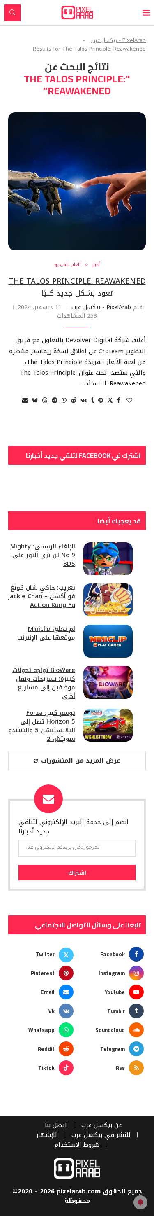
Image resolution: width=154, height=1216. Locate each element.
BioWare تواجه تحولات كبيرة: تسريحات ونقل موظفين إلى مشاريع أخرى (43, 683)
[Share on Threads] (45, 400)
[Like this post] (129, 400)
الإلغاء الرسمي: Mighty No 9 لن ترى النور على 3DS (42, 555)
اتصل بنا (56, 1125)
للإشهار (46, 1135)
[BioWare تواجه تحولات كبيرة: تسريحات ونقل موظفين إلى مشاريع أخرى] (108, 682)
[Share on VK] (83, 400)
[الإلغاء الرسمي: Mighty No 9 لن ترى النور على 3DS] (108, 558)
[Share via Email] (25, 400)
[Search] (12, 12)
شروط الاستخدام (77, 1145)
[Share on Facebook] (118, 400)
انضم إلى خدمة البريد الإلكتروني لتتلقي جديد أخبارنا (73, 826)
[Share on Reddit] (73, 400)
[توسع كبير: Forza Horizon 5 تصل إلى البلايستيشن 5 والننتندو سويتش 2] (108, 725)
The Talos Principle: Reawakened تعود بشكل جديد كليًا (77, 287)
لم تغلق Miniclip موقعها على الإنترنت (46, 633)
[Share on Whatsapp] (64, 400)
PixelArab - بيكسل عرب (118, 40)
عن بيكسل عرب (101, 1125)
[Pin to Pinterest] (100, 400)
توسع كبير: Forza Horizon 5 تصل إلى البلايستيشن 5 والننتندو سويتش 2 (41, 726)
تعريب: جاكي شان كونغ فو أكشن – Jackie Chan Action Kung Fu (41, 596)
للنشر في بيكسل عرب (101, 1135)
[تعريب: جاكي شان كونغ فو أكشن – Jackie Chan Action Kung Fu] (108, 599)
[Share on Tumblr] (92, 400)
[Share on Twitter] (110, 400)
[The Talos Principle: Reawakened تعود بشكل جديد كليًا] (77, 181)
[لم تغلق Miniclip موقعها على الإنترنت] (108, 641)
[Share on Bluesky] (35, 400)
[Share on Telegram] (54, 400)
